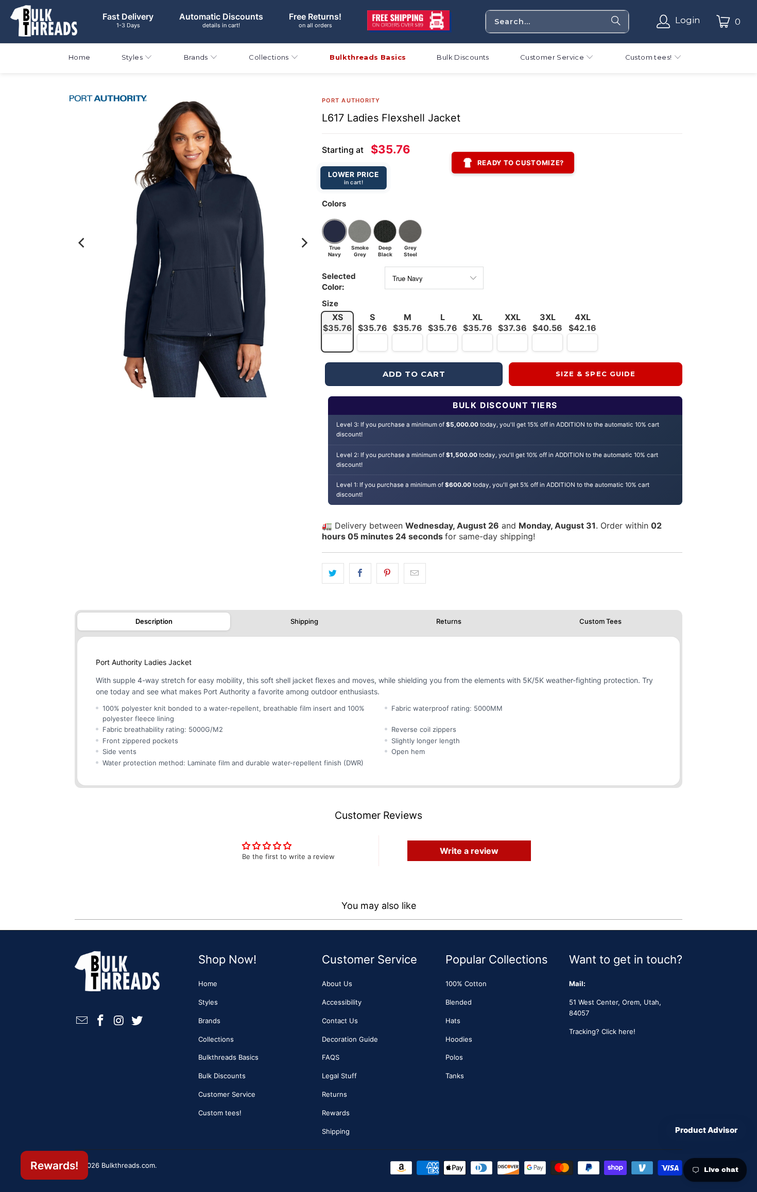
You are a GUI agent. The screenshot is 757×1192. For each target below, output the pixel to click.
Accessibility (342, 1002)
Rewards (336, 1113)
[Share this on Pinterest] (387, 573)
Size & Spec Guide (595, 374)
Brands (209, 1020)
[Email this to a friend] (415, 573)
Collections (216, 1039)
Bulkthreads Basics (228, 1057)
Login (687, 20)
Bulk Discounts (222, 1076)
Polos (454, 1057)
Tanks (454, 1076)
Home (207, 983)
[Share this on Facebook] (360, 573)
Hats (452, 1020)
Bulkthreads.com (128, 1165)
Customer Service (226, 1094)
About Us (337, 983)
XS (337, 322)
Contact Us (340, 1020)
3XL (547, 322)
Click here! (618, 1031)
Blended (458, 1002)
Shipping (304, 621)
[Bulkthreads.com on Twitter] (137, 1020)
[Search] (616, 21)
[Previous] (82, 243)
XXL (512, 322)
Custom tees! (220, 1113)
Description (154, 621)
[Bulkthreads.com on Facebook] (101, 1020)
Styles (208, 1002)
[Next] (304, 243)
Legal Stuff (339, 1076)
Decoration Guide (350, 1039)
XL (477, 322)
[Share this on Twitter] (333, 573)
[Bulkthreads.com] (43, 21)
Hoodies (458, 1039)
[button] (137, 58)
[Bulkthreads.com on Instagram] (119, 1020)
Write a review (469, 851)
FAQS (330, 1057)
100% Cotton (466, 983)
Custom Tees (600, 621)
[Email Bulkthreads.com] (82, 1020)
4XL (582, 322)
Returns (448, 621)
